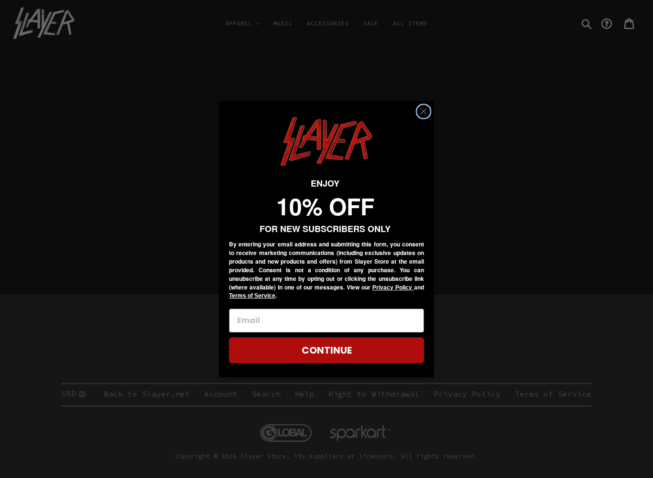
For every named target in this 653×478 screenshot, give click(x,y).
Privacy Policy (393, 287)
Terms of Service (252, 295)
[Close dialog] (423, 111)
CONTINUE (327, 350)
